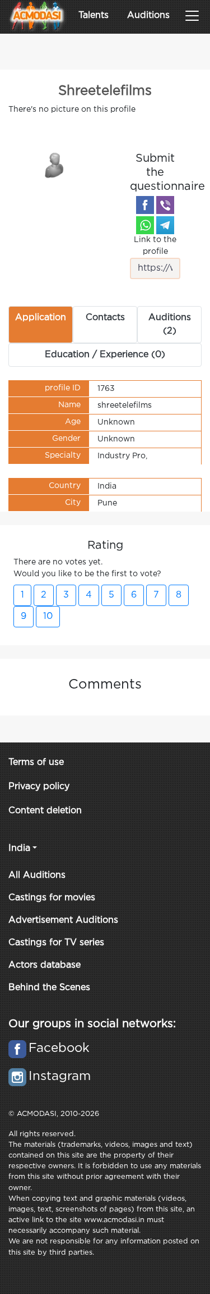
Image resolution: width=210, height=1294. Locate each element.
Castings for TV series (56, 942)
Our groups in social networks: (92, 1024)
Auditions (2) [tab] (169, 324)
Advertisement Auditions (63, 920)
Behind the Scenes (49, 987)
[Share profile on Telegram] (165, 225)
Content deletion (45, 811)
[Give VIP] (54, 164)
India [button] (19, 848)
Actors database (44, 965)
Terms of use (36, 762)
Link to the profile (155, 245)
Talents (93, 15)
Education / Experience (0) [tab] (105, 354)
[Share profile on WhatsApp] (145, 225)
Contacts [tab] (105, 317)
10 (48, 616)
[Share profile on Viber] (165, 205)
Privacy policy (38, 786)
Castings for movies (51, 898)
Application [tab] (40, 317)
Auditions (148, 15)
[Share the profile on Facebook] (145, 205)
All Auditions (37, 875)
